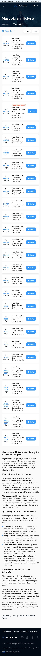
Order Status (6, 632)
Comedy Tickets (18, 616)
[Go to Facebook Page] (32, 637)
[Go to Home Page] (20, 5)
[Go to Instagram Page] (22, 637)
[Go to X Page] (38, 637)
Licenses (15, 648)
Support (16, 632)
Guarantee (24, 632)
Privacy (34, 648)
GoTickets (6, 616)
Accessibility (6, 648)
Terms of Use (23, 648)
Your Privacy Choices (13, 652)
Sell (34, 632)
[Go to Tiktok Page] (27, 637)
